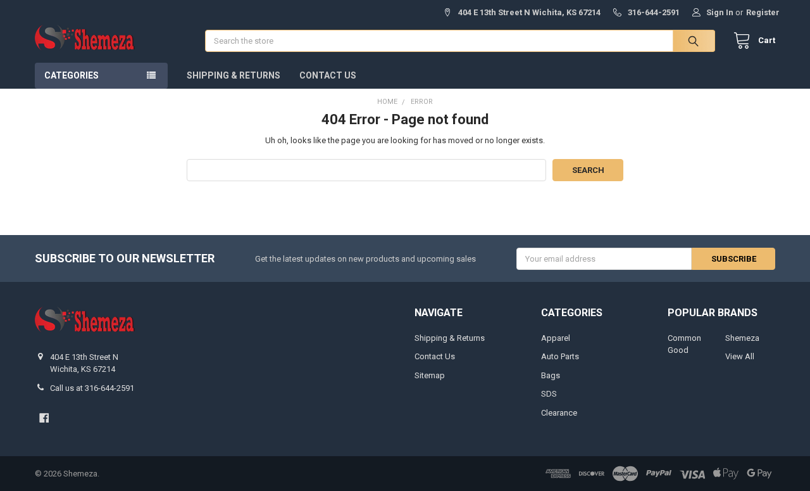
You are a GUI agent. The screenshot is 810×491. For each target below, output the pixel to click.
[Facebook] (44, 418)
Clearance (559, 413)
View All (739, 356)
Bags (550, 375)
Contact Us (327, 75)
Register (763, 12)
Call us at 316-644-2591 (92, 388)
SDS (549, 394)
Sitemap (429, 375)
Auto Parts (560, 356)
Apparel (555, 338)
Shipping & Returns (233, 75)
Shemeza (742, 338)
